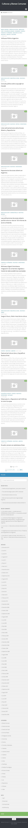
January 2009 (5, 639)
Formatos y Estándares (6, 32)
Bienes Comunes (5, 29)
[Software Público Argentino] (14, 21)
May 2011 (4, 563)
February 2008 (5, 673)
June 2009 (4, 623)
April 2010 (4, 591)
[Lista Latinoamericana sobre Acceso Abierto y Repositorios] (14, 116)
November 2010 (5, 569)
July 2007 (4, 695)
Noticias (3, 79)
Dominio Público (14, 212)
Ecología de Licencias (9, 31)
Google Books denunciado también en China (11, 530)
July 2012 (4, 550)
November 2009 (5, 607)
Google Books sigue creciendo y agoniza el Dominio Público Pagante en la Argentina (13, 521)
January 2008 (5, 676)
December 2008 (5, 642)
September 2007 (5, 689)
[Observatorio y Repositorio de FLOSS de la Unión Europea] (14, 385)
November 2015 (5, 547)
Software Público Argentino (9, 38)
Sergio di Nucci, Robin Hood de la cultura (14, 316)
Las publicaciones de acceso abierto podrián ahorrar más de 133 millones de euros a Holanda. (13, 220)
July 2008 (4, 657)
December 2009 (5, 604)
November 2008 (5, 645)
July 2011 (4, 560)
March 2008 (4, 670)
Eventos (23, 31)
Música (3, 773)
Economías (17, 31)
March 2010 (4, 594)
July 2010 (4, 582)
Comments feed (5, 804)
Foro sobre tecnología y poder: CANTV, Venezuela (12, 491)
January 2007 (5, 711)
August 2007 (5, 692)
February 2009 (5, 635)
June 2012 (4, 553)
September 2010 (5, 575)
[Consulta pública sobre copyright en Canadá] (14, 70)
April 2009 (4, 629)
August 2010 (5, 579)
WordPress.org (5, 807)
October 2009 (5, 610)
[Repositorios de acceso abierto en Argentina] (14, 158)
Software (13, 34)
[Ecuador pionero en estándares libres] (14, 433)
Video (3, 789)
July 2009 (4, 620)
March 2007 (4, 705)
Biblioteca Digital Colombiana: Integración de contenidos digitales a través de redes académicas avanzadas (13, 269)
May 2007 (4, 702)
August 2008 (5, 654)
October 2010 (5, 572)
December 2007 (5, 680)
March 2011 (4, 566)
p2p (3, 780)
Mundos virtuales (6, 770)
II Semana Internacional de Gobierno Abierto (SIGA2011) (14, 502)
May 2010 (4, 588)
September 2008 (5, 651)
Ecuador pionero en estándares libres (13, 445)
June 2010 (4, 585)
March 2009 (4, 632)
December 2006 (5, 714)
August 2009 (5, 616)
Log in (3, 798)
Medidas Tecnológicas (7, 767)
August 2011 (5, 557)
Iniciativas (3, 34)
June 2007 (4, 698)
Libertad (8, 34)
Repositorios (23, 124)
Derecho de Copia (6, 729)
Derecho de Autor (13, 29)
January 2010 (5, 601)
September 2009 (5, 613)
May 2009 (4, 626)
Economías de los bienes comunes (9, 494)
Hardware (4, 748)
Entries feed (4, 801)
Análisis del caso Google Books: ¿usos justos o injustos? (14, 488)
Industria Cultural (17, 32)
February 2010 (5, 598)
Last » (21, 469)
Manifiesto (4, 764)
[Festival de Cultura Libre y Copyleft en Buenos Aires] (14, 343)
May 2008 (4, 664)
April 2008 (4, 667)
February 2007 (5, 708)
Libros (2, 312)
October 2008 (5, 648)
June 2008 (4, 661)
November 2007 (5, 683)
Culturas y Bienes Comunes (14, 3)
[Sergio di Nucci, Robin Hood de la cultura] (14, 303)
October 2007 (5, 686)
